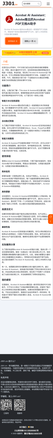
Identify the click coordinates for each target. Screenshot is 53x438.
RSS (32, 427)
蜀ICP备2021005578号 (33, 433)
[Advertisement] (26, 327)
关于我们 (22, 427)
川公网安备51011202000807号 (26, 430)
